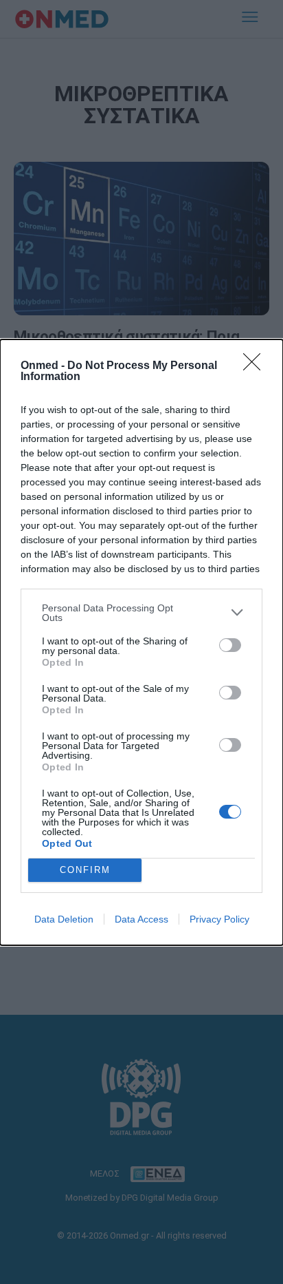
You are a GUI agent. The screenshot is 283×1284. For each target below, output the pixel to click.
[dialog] (141, 642)
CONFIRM (85, 870)
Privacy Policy (219, 919)
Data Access (141, 919)
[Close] (256, 366)
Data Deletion (63, 919)
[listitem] (141, 612)
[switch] (230, 645)
